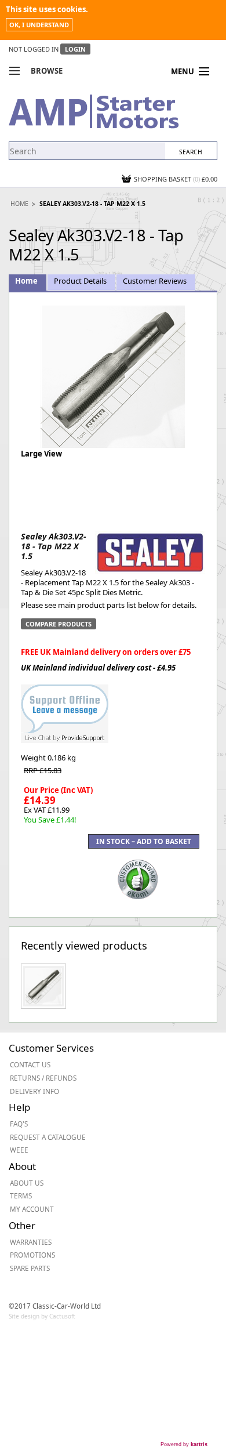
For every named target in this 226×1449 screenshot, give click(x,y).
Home (19, 204)
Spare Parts (30, 1268)
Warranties (31, 1242)
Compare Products (58, 624)
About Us (26, 1182)
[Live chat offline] (64, 707)
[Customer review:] (138, 878)
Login (75, 49)
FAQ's (19, 1123)
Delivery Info (34, 1091)
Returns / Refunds (43, 1077)
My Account (32, 1208)
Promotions (32, 1254)
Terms (21, 1195)
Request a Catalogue (48, 1137)
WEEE (19, 1149)
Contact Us (30, 1064)
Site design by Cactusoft (42, 1316)
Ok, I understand (39, 24)
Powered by (184, 1444)
